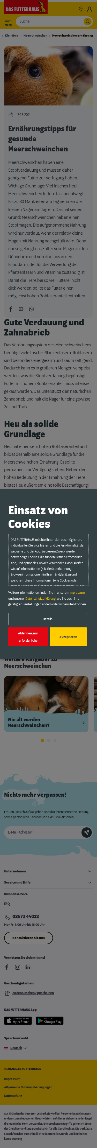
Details (48, 619)
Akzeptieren (68, 637)
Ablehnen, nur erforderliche (28, 636)
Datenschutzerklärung (40, 598)
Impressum (77, 592)
